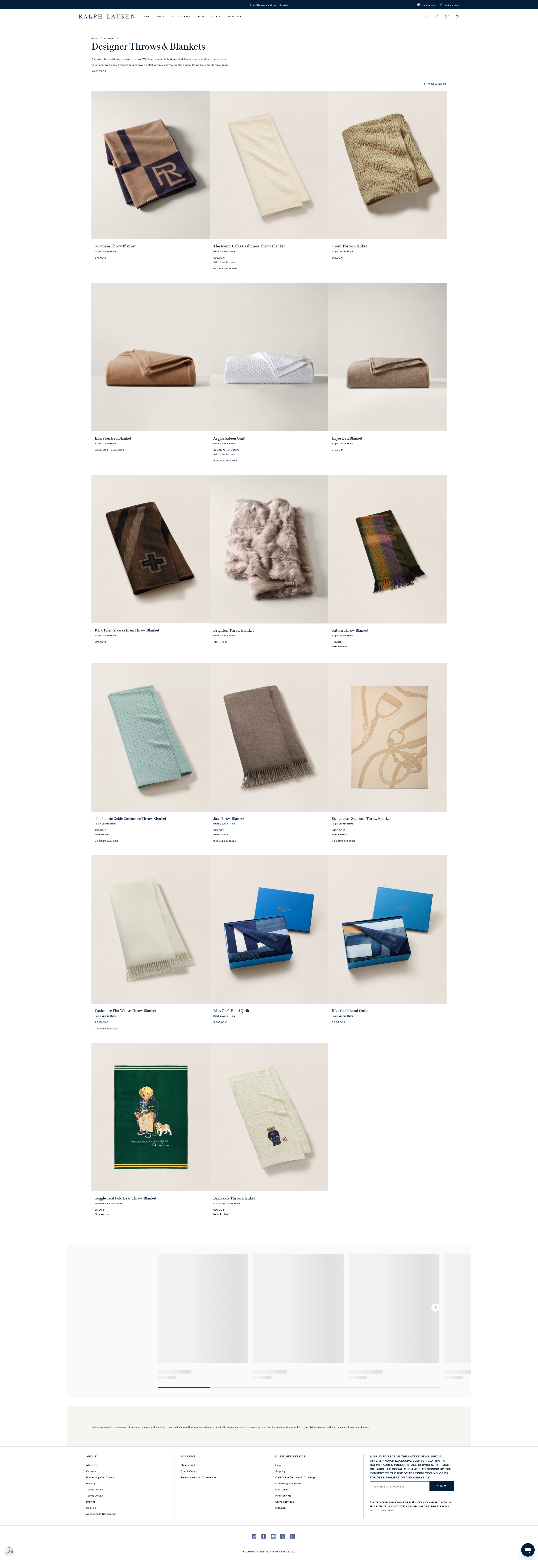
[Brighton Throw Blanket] (269, 549)
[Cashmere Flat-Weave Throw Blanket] (150, 929)
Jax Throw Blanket (228, 818)
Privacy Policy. (386, 1510)
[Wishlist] (447, 16)
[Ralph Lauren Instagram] (254, 1536)
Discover (234, 16)
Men (146, 16)
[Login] (437, 16)
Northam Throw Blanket (115, 246)
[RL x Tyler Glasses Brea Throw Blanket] (150, 549)
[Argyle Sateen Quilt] (269, 357)
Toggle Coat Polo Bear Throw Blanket (125, 1198)
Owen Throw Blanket (349, 246)
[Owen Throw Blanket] (387, 165)
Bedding (109, 38)
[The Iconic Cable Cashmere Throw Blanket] (269, 165)
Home (201, 16)
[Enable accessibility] (9, 1551)
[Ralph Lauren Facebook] (263, 1536)
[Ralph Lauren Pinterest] (292, 1536)
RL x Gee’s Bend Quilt (231, 1010)
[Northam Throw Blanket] (150, 165)
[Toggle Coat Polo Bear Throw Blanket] (150, 1117)
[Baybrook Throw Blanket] (269, 1117)
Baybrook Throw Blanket (234, 1198)
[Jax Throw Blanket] (269, 737)
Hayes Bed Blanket (347, 438)
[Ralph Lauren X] (282, 1536)
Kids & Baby (181, 16)
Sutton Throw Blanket (350, 630)
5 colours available (225, 268)
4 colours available (225, 460)
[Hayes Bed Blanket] (387, 357)
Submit (442, 1486)
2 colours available (106, 841)
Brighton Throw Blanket (233, 630)
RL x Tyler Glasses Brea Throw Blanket (127, 630)
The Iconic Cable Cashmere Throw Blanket (249, 246)
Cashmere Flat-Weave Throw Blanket (125, 1010)
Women (161, 16)
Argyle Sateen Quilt (229, 438)
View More (98, 70)
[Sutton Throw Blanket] (387, 549)
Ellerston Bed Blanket (113, 438)
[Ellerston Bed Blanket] (150, 357)
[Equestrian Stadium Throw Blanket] (387, 737)
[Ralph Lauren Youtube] (273, 1536)
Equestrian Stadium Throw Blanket (361, 818)
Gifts (216, 16)
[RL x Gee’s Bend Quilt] (269, 929)
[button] (426, 5)
